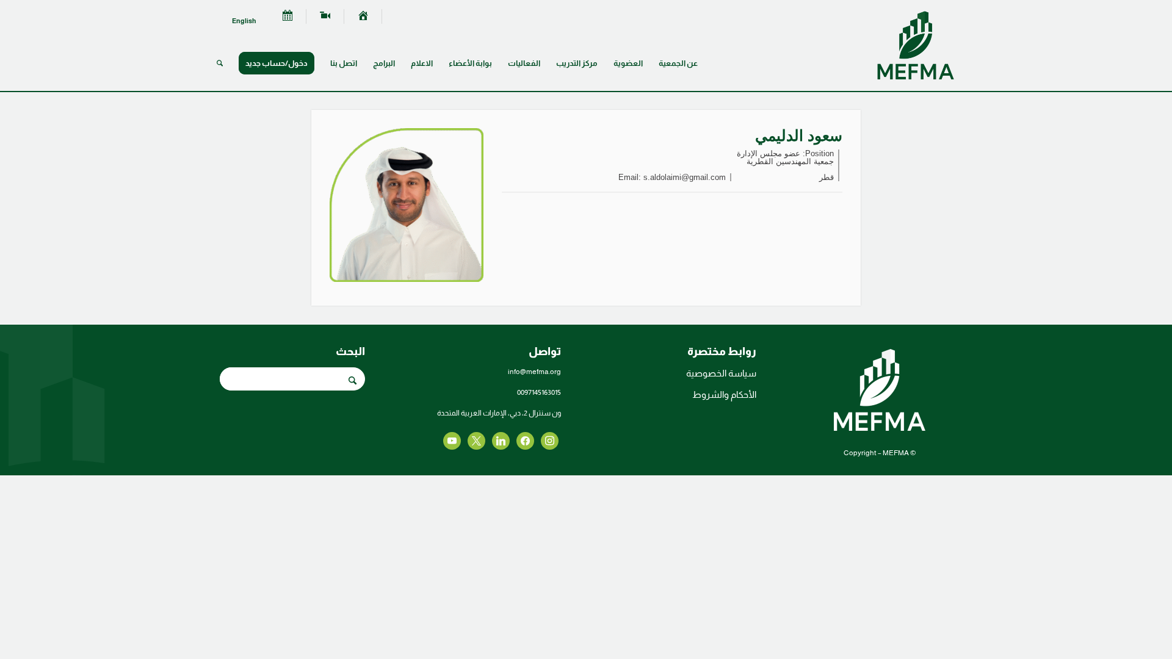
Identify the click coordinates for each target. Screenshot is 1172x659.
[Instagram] (501, 440)
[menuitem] (363, 16)
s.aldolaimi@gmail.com (684, 177)
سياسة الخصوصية (721, 373)
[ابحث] (220, 63)
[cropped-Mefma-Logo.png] (915, 45)
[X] (525, 440)
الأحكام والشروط (724, 394)
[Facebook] (550, 440)
